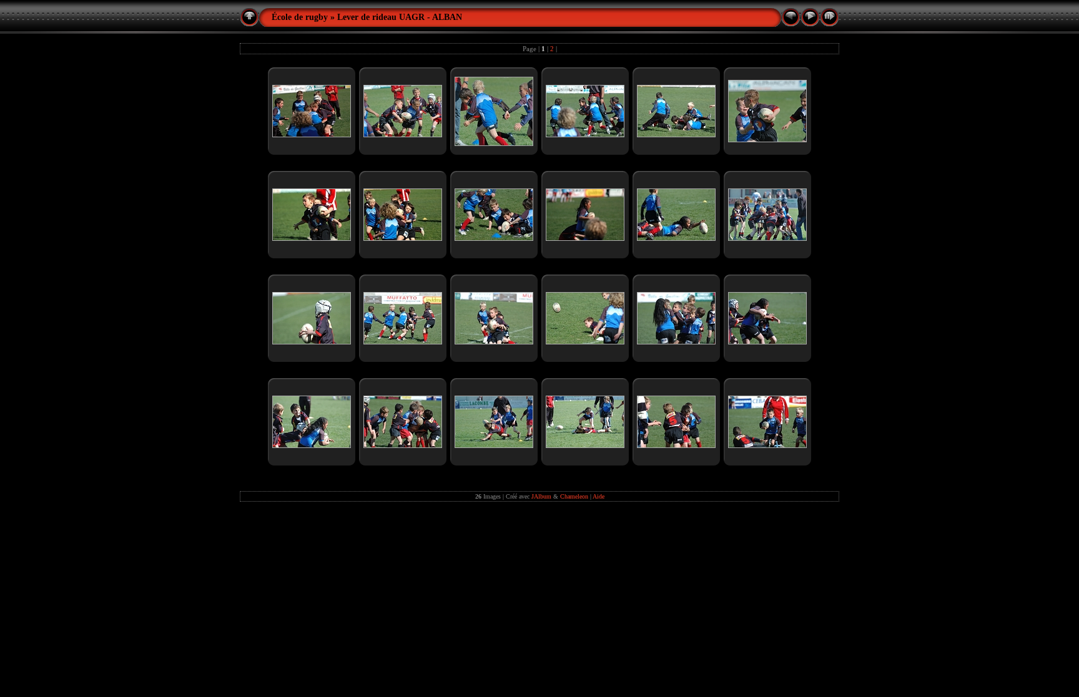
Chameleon (574, 496)
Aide (598, 496)
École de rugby (300, 17)
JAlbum (541, 496)
